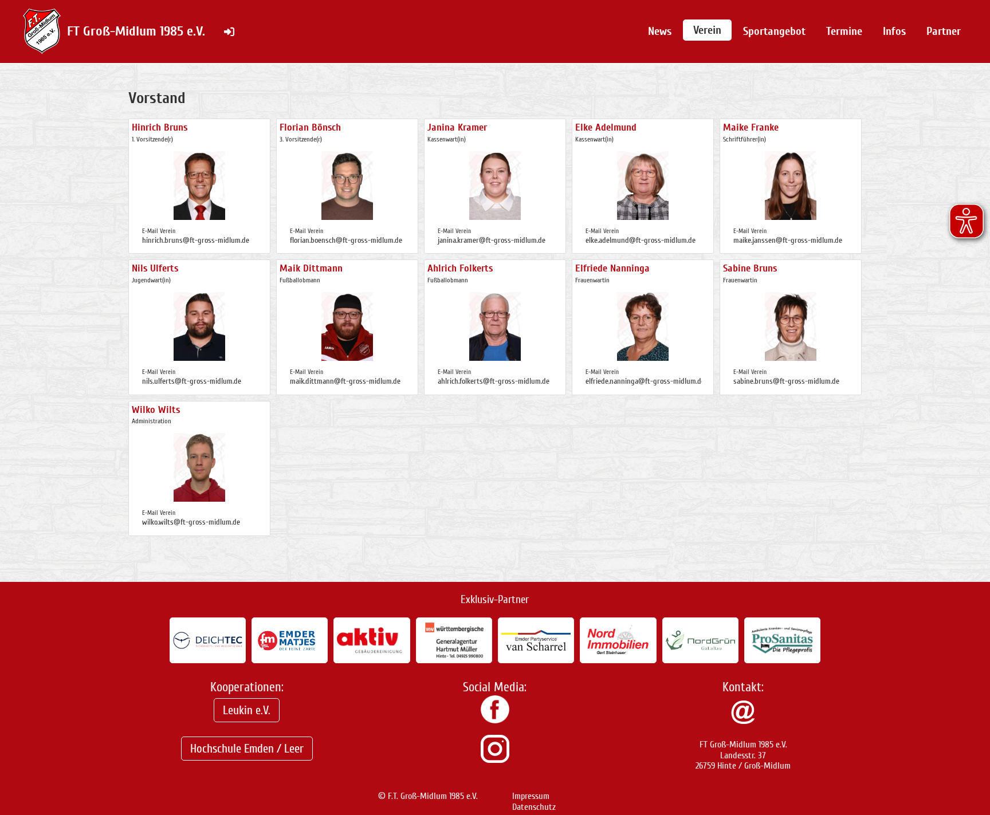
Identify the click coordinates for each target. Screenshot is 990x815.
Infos (894, 31)
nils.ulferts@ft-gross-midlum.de (191, 381)
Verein (707, 30)
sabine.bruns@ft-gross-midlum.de (786, 381)
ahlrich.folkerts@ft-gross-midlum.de (493, 381)
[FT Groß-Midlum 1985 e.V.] (495, 720)
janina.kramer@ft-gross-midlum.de (491, 240)
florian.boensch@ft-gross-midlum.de (346, 240)
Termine (844, 31)
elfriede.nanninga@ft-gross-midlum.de (645, 381)
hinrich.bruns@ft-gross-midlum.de (195, 240)
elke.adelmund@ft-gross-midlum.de (641, 240)
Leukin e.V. (246, 710)
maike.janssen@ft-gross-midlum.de (787, 240)
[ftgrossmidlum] (495, 760)
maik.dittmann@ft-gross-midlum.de (345, 381)
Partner (943, 31)
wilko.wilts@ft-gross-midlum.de (191, 522)
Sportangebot (774, 31)
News (659, 31)
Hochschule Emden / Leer (247, 748)
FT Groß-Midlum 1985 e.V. (136, 31)
